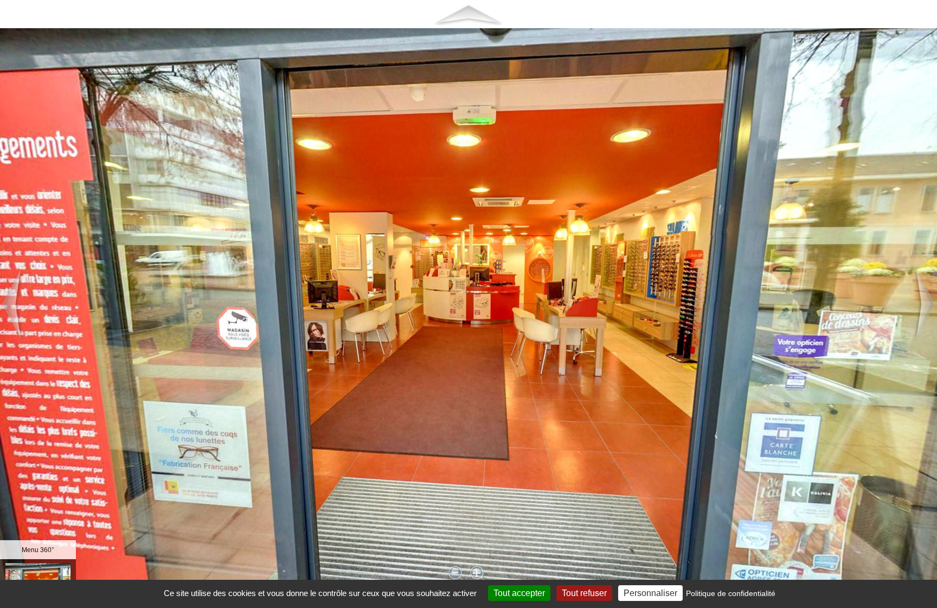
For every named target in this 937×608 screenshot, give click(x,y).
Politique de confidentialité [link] (730, 593)
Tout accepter (519, 593)
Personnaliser (650, 593)
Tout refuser (584, 593)
